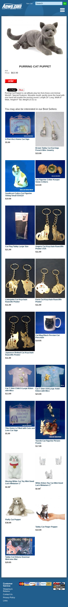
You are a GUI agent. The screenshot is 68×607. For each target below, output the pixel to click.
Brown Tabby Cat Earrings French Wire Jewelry (47, 149)
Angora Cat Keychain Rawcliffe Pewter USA (49, 247)
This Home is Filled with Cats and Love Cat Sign (20, 429)
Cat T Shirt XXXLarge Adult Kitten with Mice (47, 390)
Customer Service (7, 585)
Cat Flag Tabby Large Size (16, 246)
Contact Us (7, 594)
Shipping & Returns (7, 590)
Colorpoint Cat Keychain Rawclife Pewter (16, 300)
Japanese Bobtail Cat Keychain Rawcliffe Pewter (19, 354)
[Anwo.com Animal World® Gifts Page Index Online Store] (12, 5)
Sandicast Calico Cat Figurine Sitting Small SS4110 (18, 194)
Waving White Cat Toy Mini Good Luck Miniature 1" (19, 482)
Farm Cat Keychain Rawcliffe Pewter (48, 300)
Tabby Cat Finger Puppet (46, 527)
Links (5, 601)
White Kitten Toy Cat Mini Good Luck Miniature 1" (49, 484)
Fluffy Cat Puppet (13, 519)
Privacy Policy (9, 597)
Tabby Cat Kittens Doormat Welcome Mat (17, 558)
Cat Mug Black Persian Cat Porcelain (47, 336)
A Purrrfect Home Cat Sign (17, 139)
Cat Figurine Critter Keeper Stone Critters (47, 181)
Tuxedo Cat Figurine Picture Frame (47, 442)
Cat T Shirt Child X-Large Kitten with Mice (19, 389)
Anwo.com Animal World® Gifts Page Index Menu (62, 9)
